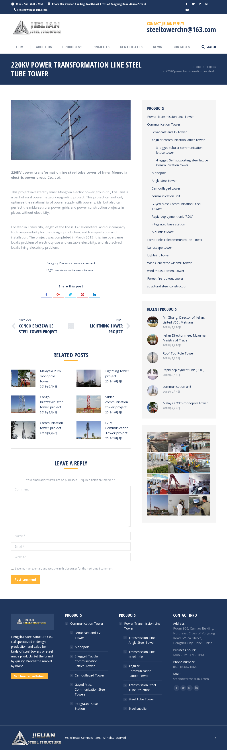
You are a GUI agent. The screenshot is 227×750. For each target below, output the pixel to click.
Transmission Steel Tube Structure (142, 687)
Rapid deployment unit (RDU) (172, 216)
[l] (199, 463)
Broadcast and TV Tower (87, 635)
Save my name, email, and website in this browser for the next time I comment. (64, 568)
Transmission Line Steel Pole (142, 654)
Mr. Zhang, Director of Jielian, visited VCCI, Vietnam (184, 319)
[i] (199, 484)
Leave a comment (84, 263)
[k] (157, 484)
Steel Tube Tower (141, 699)
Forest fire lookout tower (165, 278)
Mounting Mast (163, 232)
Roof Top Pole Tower (178, 353)
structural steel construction (167, 286)
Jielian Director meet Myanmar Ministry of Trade (185, 337)
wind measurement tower (165, 271)
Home (197, 67)
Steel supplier (138, 708)
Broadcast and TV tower (169, 132)
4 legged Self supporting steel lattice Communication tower (182, 162)
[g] (178, 505)
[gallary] (157, 463)
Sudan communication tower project (116, 402)
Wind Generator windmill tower (169, 263)
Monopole (159, 173)
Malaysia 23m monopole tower (50, 376)
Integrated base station (168, 224)
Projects (211, 67)
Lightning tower (158, 255)
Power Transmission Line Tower (170, 116)
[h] (157, 505)
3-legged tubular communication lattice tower (179, 150)
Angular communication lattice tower (178, 140)
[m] (178, 463)
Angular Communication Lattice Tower (140, 671)
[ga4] (157, 442)
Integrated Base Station (86, 706)
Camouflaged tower (166, 188)
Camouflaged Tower (89, 675)
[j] (178, 484)
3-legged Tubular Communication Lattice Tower (87, 661)
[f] (199, 505)
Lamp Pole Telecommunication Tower (174, 240)
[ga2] (199, 442)
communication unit (166, 196)
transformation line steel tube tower (74, 270)
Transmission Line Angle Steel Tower (142, 640)
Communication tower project (51, 425)
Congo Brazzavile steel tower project (52, 402)
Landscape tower (159, 247)
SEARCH (211, 47)
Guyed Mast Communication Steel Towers (176, 206)
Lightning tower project (117, 373)
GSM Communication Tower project (116, 428)
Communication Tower (163, 124)
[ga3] (178, 442)
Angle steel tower (164, 180)
